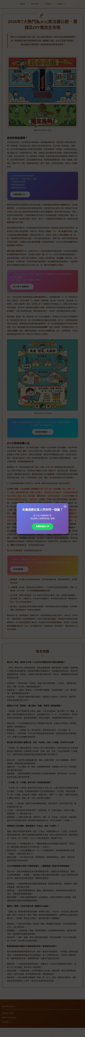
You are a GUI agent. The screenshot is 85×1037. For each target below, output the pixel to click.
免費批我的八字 (42, 526)
